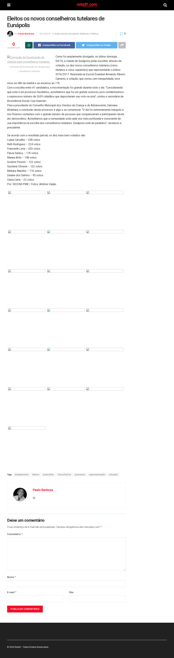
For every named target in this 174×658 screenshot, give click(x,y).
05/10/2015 (45, 33)
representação (97, 474)
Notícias (84, 33)
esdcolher (48, 474)
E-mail (12, 592)
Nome (11, 577)
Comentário (15, 534)
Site (71, 592)
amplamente (22, 474)
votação (113, 474)
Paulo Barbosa (26, 33)
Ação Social (61, 33)
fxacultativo (64, 474)
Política (94, 33)
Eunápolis (73, 33)
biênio (35, 474)
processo (80, 474)
